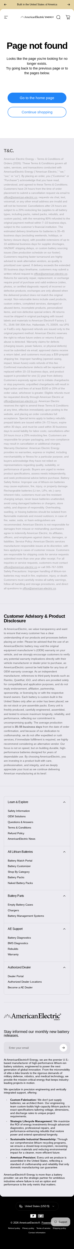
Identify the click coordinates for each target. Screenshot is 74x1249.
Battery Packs (16, 877)
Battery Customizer (19, 866)
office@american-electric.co (20, 197)
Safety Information (19, 810)
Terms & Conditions (19, 827)
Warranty (13, 954)
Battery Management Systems (26, 915)
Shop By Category (19, 871)
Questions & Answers (20, 822)
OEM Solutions (17, 816)
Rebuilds (13, 948)
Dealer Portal (16, 976)
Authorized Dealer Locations (25, 981)
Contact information (37, 1233)
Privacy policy (28, 1228)
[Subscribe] (63, 1048)
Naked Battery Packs (20, 882)
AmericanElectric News (21, 838)
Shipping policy (59, 1228)
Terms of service (43, 1228)
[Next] (69, 4)
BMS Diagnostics (18, 943)
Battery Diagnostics (19, 937)
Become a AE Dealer (20, 987)
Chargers (13, 910)
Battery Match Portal (20, 860)
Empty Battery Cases (20, 904)
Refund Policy (16, 833)
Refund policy (14, 1228)
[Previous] (5, 4)
